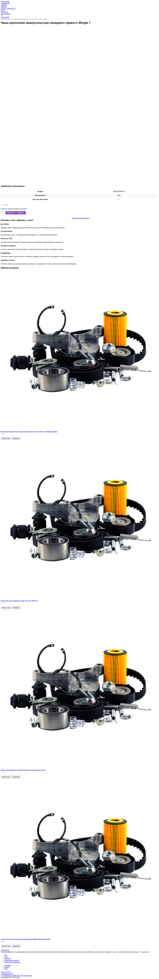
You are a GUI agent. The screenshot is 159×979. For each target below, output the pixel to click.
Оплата (6, 967)
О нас (3, 10)
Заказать (21, 213)
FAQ (5, 955)
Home (2, 19)
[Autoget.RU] (5, 1)
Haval (7, 19)
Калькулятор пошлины (12, 962)
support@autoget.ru (7, 974)
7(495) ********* (6, 972)
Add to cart (11, 213)
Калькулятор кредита (11, 960)
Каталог (4, 7)
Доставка (7, 965)
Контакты (4, 12)
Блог (6, 969)
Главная (4, 5)
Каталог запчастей (8, 8)
